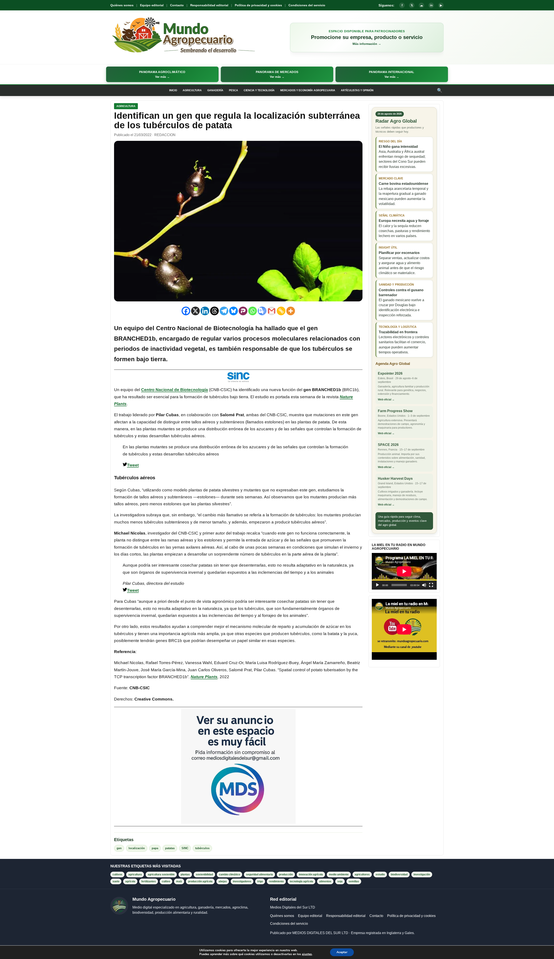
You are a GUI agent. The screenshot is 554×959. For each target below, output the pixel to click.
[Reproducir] (377, 585)
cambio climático (229, 874)
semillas (354, 881)
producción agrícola (200, 881)
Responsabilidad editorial (209, 5)
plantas (185, 874)
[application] (404, 571)
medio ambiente (339, 874)
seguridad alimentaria (259, 874)
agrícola (130, 881)
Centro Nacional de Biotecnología (174, 389)
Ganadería (215, 90)
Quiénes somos (122, 5)
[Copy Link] (281, 311)
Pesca (233, 90)
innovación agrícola (311, 874)
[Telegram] (224, 311)
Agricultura (192, 90)
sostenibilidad (204, 874)
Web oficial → (386, 399)
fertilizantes (148, 881)
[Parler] (243, 311)
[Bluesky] (233, 311)
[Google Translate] (262, 311)
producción (286, 874)
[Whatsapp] (252, 311)
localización (137, 848)
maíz (179, 881)
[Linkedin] (205, 311)
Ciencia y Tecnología (259, 90)
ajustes (307, 954)
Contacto (177, 5)
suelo (116, 881)
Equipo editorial (152, 5)
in (431, 5)
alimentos (325, 881)
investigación (422, 874)
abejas (223, 881)
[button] (162, 74)
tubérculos (202, 848)
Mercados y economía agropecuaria (307, 90)
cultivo (166, 881)
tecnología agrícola (301, 881)
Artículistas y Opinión (357, 90)
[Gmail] (271, 311)
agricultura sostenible (161, 874)
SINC (185, 848)
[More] (290, 311)
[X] (195, 311)
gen (119, 848)
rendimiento (276, 881)
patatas (170, 848)
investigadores (242, 881)
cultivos (117, 874)
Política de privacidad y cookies (258, 5)
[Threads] (214, 311)
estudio (380, 874)
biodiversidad (399, 874)
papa (155, 848)
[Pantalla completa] (431, 585)
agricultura (135, 874)
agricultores (362, 874)
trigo (260, 881)
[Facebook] (186, 311)
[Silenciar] (424, 585)
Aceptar (342, 952)
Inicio (173, 90)
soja (340, 881)
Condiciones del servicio (306, 5)
